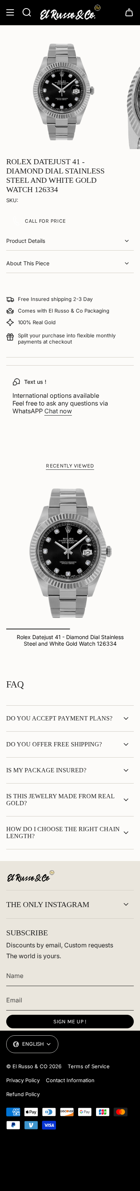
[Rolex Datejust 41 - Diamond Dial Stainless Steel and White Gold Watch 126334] (70, 553)
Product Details (25, 240)
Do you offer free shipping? (54, 744)
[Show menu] (10, 12)
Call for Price (45, 221)
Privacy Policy (23, 1080)
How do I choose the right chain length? (63, 832)
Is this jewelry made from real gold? (60, 799)
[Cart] (129, 12)
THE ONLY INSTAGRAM (47, 904)
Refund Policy (23, 1094)
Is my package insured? (46, 770)
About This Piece (27, 263)
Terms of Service (89, 1066)
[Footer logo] (30, 876)
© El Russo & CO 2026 (33, 1066)
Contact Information (70, 1080)
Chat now (58, 411)
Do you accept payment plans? (59, 718)
